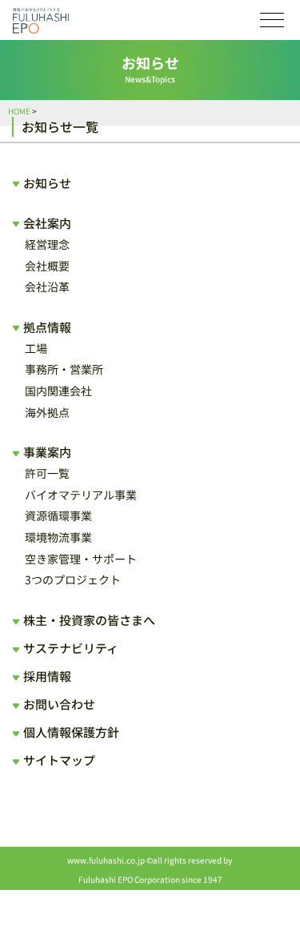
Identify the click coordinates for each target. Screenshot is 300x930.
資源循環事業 (58, 515)
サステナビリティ (70, 647)
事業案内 (47, 451)
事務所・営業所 (64, 369)
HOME (19, 111)
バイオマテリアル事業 (81, 495)
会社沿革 (47, 287)
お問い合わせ (59, 703)
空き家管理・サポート (81, 559)
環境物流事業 (58, 537)
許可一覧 (47, 473)
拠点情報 (47, 327)
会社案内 (47, 222)
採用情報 (47, 675)
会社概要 (47, 266)
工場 (36, 348)
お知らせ (47, 182)
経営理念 (47, 244)
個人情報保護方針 (71, 732)
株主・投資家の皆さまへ (89, 619)
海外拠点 (47, 412)
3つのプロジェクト (73, 579)
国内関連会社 (58, 391)
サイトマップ (59, 760)
